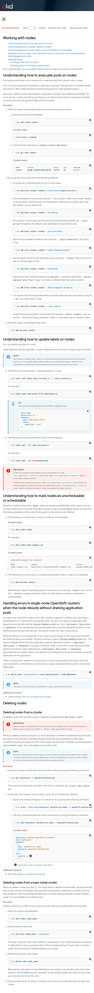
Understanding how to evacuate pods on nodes (30, 43)
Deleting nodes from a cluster (24, 62)
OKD (25, 28)
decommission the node (28, 976)
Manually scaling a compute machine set (26, 874)
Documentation (10, 27)
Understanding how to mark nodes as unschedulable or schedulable (40, 50)
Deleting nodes (15, 59)
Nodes (42, 28)
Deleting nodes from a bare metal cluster (29, 65)
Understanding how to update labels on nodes (30, 46)
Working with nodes (57, 28)
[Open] (4, 19)
